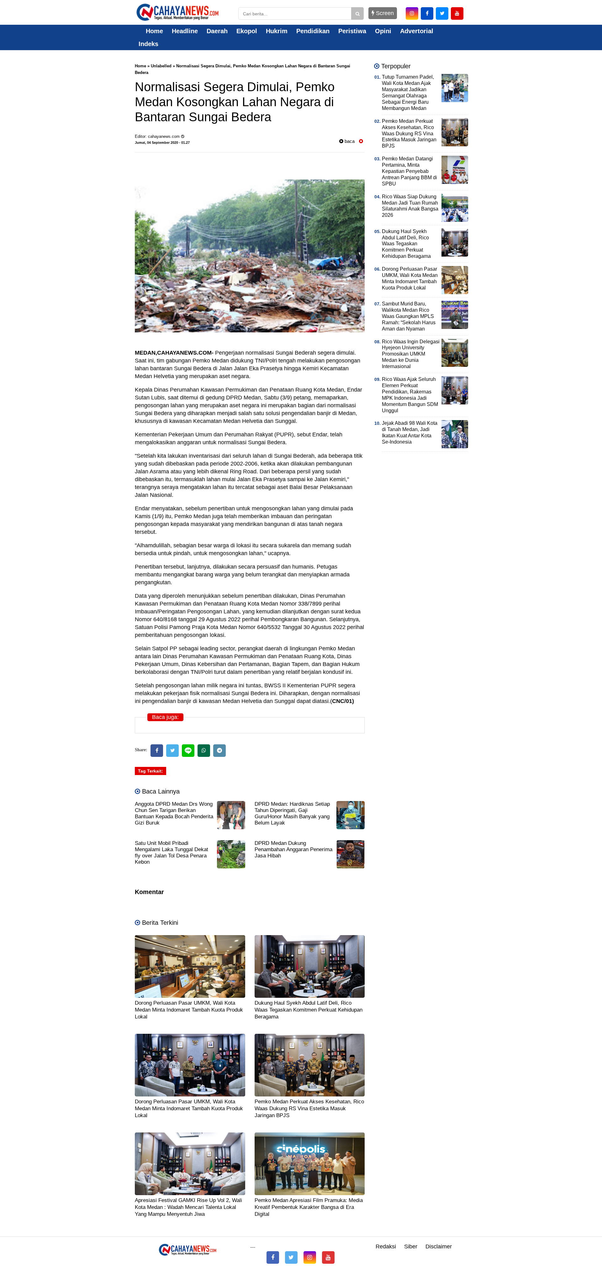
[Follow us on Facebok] (273, 1257)
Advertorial (416, 31)
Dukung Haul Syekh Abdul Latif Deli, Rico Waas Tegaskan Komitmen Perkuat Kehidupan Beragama (308, 1010)
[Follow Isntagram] (310, 1257)
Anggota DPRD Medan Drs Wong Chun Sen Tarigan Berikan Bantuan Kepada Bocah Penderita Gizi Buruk (174, 813)
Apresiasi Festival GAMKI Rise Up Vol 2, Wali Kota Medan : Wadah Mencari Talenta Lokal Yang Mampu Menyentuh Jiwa (188, 1207)
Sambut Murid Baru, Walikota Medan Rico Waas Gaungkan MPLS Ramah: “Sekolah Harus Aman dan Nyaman (409, 316)
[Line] (188, 750)
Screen (384, 13)
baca (349, 141)
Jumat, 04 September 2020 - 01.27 (162, 142)
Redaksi (386, 1246)
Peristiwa (352, 31)
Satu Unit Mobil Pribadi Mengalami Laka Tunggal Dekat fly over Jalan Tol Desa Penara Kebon (171, 852)
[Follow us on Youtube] (328, 1257)
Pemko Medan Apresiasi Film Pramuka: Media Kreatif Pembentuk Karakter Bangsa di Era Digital (309, 1207)
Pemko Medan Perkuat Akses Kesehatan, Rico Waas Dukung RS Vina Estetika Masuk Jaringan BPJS (309, 1108)
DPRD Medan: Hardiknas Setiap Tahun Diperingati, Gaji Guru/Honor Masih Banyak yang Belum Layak (292, 813)
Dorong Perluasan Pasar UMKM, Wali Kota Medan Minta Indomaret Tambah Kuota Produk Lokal (189, 1010)
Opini (383, 31)
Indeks (148, 43)
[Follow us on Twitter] (291, 1257)
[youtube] (457, 13)
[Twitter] (172, 750)
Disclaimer (438, 1246)
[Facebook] (156, 750)
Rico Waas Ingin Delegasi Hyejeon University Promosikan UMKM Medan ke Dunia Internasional (411, 354)
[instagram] (412, 13)
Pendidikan (313, 31)
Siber (410, 1246)
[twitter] (442, 13)
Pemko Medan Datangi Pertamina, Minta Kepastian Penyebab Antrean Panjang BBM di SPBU (409, 171)
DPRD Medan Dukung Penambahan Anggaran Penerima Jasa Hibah (293, 849)
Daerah (217, 31)
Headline (185, 31)
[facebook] (427, 13)
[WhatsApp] (204, 750)
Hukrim (277, 31)
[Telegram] (219, 750)
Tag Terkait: (150, 770)
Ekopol (246, 31)
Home (153, 31)
